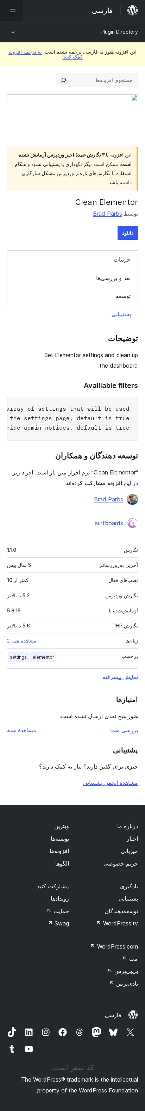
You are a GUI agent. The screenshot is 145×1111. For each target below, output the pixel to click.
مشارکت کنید (53, 886)
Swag (58, 923)
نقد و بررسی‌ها (113, 278)
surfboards (109, 523)
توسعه (123, 295)
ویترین (61, 825)
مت (130, 958)
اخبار (132, 838)
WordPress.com (114, 946)
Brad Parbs (107, 213)
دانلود (127, 233)
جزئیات (122, 259)
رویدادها (60, 898)
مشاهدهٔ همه (21, 730)
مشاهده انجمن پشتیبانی (110, 782)
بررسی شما (124, 730)
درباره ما (127, 825)
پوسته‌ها (60, 838)
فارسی (113, 1015)
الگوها (62, 863)
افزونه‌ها (59, 850)
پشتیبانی (121, 314)
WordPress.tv (117, 923)
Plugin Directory (119, 32)
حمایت (57, 911)
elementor (43, 657)
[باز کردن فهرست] (11, 10)
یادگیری (129, 886)
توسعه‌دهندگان (121, 911)
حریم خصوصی (120, 863)
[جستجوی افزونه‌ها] (63, 80)
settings (18, 657)
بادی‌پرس (123, 983)
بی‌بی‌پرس (122, 970)
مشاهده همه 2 (22, 641)
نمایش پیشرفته (120, 676)
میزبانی (129, 850)
